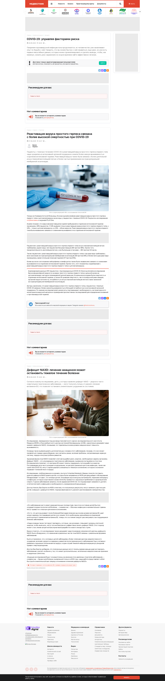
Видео (73, 646)
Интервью (74, 651)
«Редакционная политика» (32, 640)
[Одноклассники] (107, 70)
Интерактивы (122, 632)
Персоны (98, 632)
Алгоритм (47, 35)
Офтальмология (123, 635)
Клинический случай (54, 651)
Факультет (74, 658)
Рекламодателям (125, 639)
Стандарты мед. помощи (103, 646)
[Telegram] (99, 70)
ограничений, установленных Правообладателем (99, 668)
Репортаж (74, 649)
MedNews (74, 656)
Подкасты (121, 630)
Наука (49, 635)
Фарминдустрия (52, 642)
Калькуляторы (99, 637)
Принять (126, 677)
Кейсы (120, 649)
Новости (61, 4)
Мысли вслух (75, 639)
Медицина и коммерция (80, 627)
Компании (98, 630)
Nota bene (50, 658)
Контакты (122, 656)
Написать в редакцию (125, 659)
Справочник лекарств (102, 651)
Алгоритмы (98, 639)
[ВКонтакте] (105, 70)
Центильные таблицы (102, 644)
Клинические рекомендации (104, 642)
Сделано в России (77, 635)
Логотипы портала (124, 651)
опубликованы (32, 220)
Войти (133, 4)
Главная (29, 35)
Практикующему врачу (85, 4)
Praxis (73, 654)
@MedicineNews (89, 305)
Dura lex (73, 637)
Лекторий (50, 654)
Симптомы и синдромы (102, 648)
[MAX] (102, 70)
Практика (41, 130)
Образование (51, 632)
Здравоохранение (53, 630)
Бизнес (70, 4)
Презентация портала (125, 647)
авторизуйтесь (49, 117)
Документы (101, 4)
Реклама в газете (124, 644)
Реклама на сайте (124, 642)
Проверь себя (52, 660)
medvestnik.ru (117, 670)
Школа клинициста (38, 35)
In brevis (50, 656)
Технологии (51, 637)
